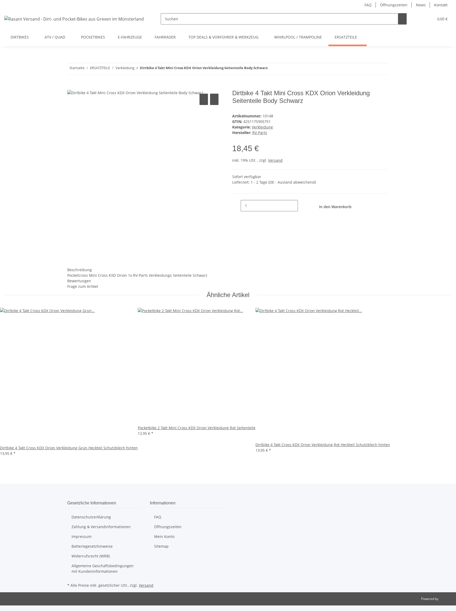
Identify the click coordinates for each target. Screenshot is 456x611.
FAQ (368, 4)
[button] (419, 19)
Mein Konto (164, 536)
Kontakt (441, 4)
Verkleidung (262, 127)
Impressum (82, 536)
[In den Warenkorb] (71, 86)
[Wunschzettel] (428, 19)
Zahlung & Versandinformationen (101, 526)
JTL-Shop (445, 598)
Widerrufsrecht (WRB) (91, 556)
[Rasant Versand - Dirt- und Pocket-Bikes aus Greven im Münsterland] (74, 19)
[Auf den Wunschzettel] (214, 99)
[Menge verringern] (236, 205)
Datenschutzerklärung (91, 516)
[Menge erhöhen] (302, 205)
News (421, 4)
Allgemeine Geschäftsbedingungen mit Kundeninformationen (103, 568)
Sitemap (161, 546)
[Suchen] (402, 19)
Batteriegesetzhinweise (92, 546)
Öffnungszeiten (393, 4)
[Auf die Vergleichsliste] (204, 99)
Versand (275, 160)
